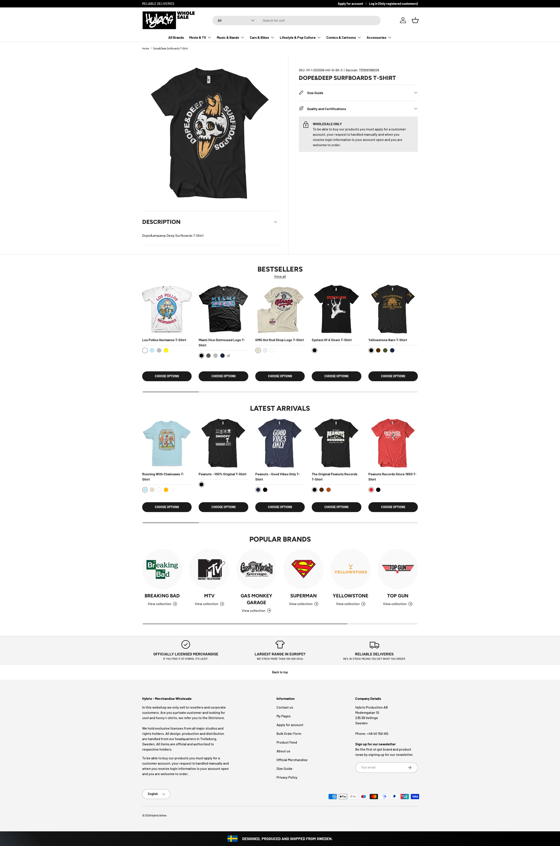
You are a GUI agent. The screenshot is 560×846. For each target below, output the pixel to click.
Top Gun (397, 596)
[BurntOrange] (328, 489)
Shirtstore (216, 718)
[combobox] (296, 20)
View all (280, 276)
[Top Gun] (398, 569)
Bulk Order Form (288, 733)
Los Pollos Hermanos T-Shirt (164, 340)
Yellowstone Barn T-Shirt (387, 340)
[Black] (265, 489)
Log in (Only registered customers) (393, 3)
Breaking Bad (162, 596)
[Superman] (303, 569)
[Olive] (385, 350)
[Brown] (378, 350)
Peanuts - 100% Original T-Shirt (223, 474)
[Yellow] (166, 350)
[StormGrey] (265, 350)
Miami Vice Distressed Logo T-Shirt (222, 342)
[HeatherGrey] (159, 350)
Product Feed (286, 742)
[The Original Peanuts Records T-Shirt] (336, 443)
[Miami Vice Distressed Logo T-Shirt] (223, 309)
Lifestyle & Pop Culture (298, 37)
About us (283, 751)
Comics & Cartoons (341, 37)
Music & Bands (228, 37)
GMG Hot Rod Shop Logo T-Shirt (279, 340)
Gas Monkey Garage (256, 599)
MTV (209, 596)
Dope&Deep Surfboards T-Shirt (170, 48)
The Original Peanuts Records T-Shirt (334, 476)
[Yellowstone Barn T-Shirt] (393, 309)
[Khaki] (152, 489)
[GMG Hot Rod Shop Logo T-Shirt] (280, 309)
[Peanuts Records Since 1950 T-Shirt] (393, 443)
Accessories (376, 37)
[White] (272, 350)
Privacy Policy (287, 777)
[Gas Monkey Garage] (256, 569)
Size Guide (284, 768)
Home (145, 48)
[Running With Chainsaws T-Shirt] (167, 443)
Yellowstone (350, 596)
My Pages (283, 716)
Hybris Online (158, 815)
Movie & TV (197, 37)
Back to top (280, 672)
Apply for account (350, 3)
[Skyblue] (152, 350)
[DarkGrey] (208, 355)
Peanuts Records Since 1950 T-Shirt (392, 476)
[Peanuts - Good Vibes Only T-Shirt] (280, 443)
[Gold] (166, 489)
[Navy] (222, 355)
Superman (303, 596)
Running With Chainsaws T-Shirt (163, 476)
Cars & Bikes (259, 37)
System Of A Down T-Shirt (332, 340)
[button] (415, 20)
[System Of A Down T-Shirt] (336, 309)
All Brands (176, 37)
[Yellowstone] (350, 569)
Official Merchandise (292, 760)
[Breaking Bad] (162, 569)
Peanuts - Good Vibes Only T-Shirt (277, 476)
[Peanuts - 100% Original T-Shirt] (223, 443)
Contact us (284, 707)
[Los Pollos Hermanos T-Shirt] (167, 309)
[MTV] (209, 569)
